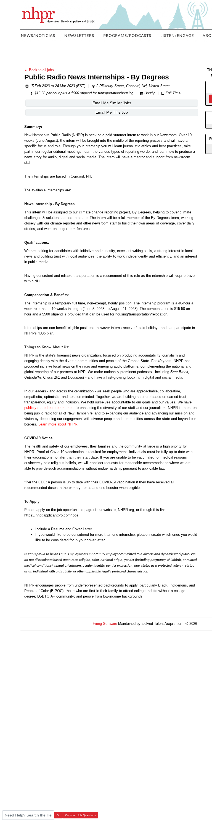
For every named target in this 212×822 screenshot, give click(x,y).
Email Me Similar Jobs (111, 103)
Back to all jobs (41, 70)
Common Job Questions (80, 815)
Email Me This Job (112, 112)
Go (58, 815)
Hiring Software (105, 624)
